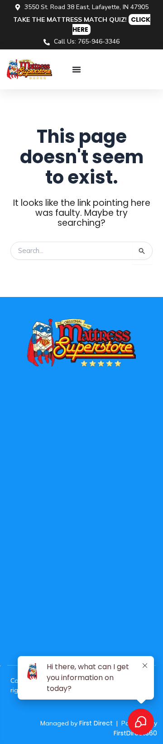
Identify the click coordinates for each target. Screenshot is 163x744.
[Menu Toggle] (76, 69)
